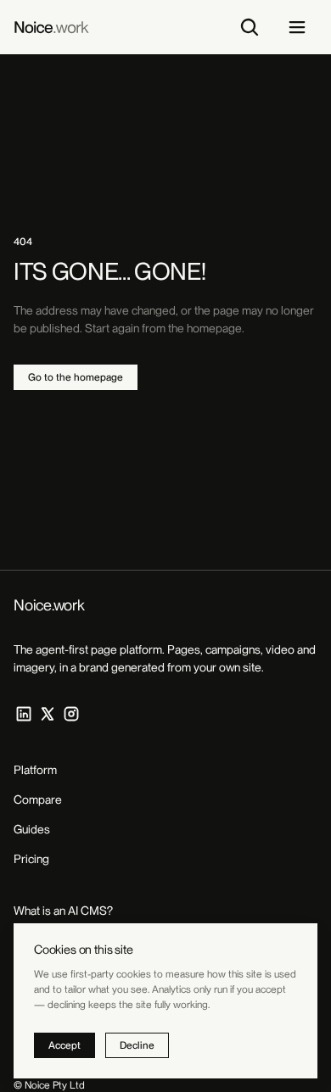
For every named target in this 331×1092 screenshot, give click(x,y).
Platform (35, 770)
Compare (38, 799)
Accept (64, 1045)
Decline (137, 1045)
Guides (32, 829)
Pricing (31, 859)
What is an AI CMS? (63, 910)
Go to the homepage (75, 377)
